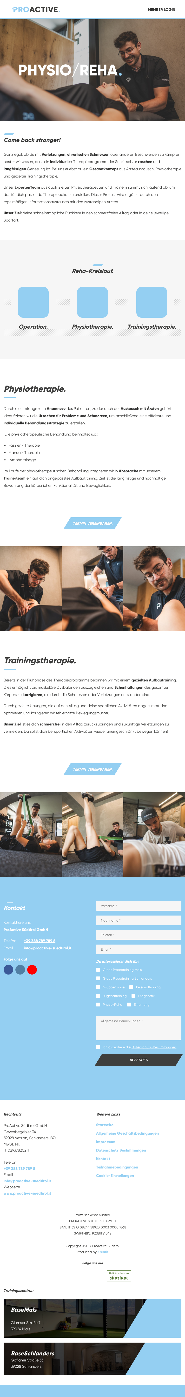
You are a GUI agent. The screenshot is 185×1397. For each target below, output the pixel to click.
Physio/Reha (112, 1004)
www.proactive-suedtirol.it (27, 1193)
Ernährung (142, 1004)
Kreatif (103, 1252)
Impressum (105, 1141)
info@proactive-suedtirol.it (47, 948)
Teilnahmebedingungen (117, 1167)
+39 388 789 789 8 (39, 941)
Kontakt (103, 1158)
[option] (92, 70)
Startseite (104, 1125)
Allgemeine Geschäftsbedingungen (127, 1133)
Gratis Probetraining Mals (122, 970)
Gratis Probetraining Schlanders (127, 978)
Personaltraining (148, 987)
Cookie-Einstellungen (115, 1175)
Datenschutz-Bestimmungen (154, 1047)
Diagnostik (146, 996)
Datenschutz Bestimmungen (121, 1150)
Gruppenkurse (114, 987)
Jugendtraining (115, 996)
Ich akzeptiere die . (140, 1047)
